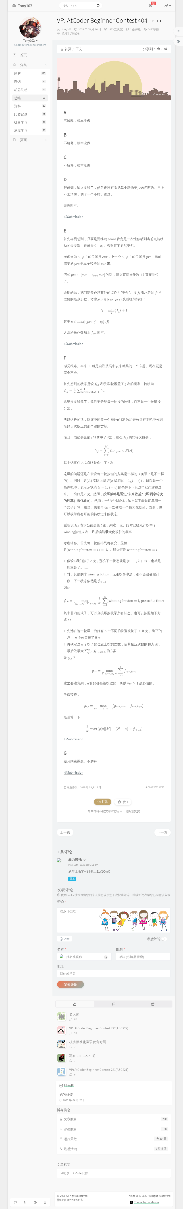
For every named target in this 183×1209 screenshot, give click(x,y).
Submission (75, 216)
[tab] (74, 1004)
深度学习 (29, 130)
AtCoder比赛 (80, 1173)
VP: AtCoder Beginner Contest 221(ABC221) (98, 1069)
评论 (61, 902)
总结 (29, 98)
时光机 (69, 1085)
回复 (72, 878)
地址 (60, 966)
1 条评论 (135, 29)
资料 (29, 106)
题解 (29, 73)
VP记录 (65, 1173)
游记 (29, 82)
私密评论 (154, 939)
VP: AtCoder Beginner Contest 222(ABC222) (98, 1028)
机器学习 (29, 122)
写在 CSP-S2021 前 (82, 1056)
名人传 (74, 1014)
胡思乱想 (29, 90)
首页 (68, 49)
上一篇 (65, 832)
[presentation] (98, 245)
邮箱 (120, 949)
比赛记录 (29, 114)
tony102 (66, 29)
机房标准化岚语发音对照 (87, 1042)
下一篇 (163, 832)
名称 (61, 949)
